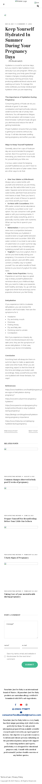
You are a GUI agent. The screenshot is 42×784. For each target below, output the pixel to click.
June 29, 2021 (29, 515)
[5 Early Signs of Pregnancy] (21, 537)
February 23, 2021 (31, 554)
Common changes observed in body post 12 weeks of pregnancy (20, 480)
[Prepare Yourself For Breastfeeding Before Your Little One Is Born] (21, 498)
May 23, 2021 (9, 24)
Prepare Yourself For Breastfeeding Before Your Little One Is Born (20, 520)
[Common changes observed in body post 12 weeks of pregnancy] (21, 459)
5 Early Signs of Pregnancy (16, 558)
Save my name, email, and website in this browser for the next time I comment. (21, 656)
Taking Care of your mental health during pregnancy (19, 595)
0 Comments (21, 24)
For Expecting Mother (13, 476)
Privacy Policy (17, 777)
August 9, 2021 (29, 476)
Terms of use (6, 777)
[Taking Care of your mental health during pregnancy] (21, 574)
